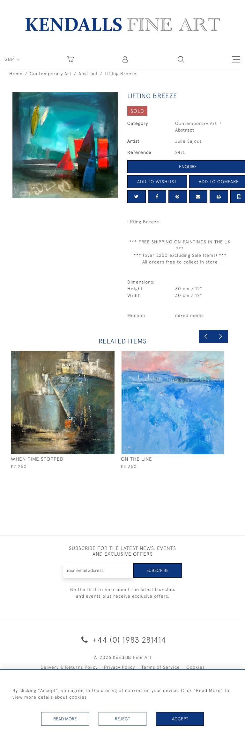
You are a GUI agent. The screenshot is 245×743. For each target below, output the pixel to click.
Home (16, 73)
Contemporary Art (50, 73)
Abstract (88, 73)
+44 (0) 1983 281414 (128, 639)
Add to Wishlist (157, 181)
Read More (65, 718)
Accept (180, 718)
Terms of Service (160, 667)
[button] (180, 59)
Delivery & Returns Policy (69, 667)
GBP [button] (10, 59)
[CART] (70, 59)
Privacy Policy (119, 667)
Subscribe (157, 570)
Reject (122, 718)
